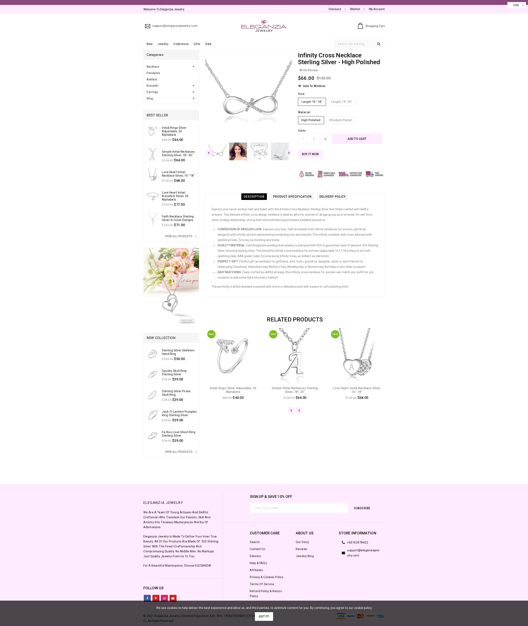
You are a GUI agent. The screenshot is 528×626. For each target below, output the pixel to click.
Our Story (302, 542)
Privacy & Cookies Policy (266, 577)
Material (304, 112)
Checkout (335, 9)
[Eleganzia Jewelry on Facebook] (147, 597)
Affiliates (256, 570)
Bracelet (152, 85)
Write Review (308, 70)
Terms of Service (262, 584)
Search (255, 542)
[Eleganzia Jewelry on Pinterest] (156, 597)
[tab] (171, 67)
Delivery (255, 556)
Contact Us (257, 549)
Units (302, 130)
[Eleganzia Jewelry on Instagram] (164, 597)
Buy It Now (310, 154)
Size (301, 94)
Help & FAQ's (258, 563)
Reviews (302, 549)
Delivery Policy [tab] (332, 196)
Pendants (153, 73)
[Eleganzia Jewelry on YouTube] (172, 597)
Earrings (152, 92)
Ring (150, 98)
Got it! (264, 616)
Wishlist (355, 9)
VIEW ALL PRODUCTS (181, 236)
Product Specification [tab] (292, 196)
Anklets (152, 79)
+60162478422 (357, 542)
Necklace (153, 66)
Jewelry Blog (305, 556)
